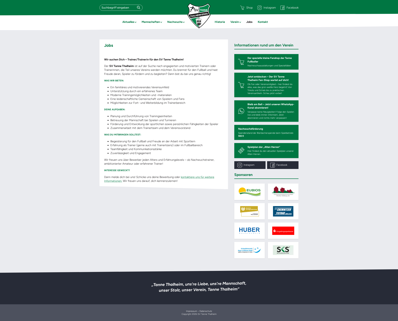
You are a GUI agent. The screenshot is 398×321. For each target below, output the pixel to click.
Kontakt (263, 22)
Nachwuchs (174, 22)
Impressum (191, 311)
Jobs (249, 22)
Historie (220, 22)
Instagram (270, 7)
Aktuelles (128, 22)
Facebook (292, 7)
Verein (234, 22)
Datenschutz (205, 311)
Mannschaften (151, 22)
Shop (249, 7)
